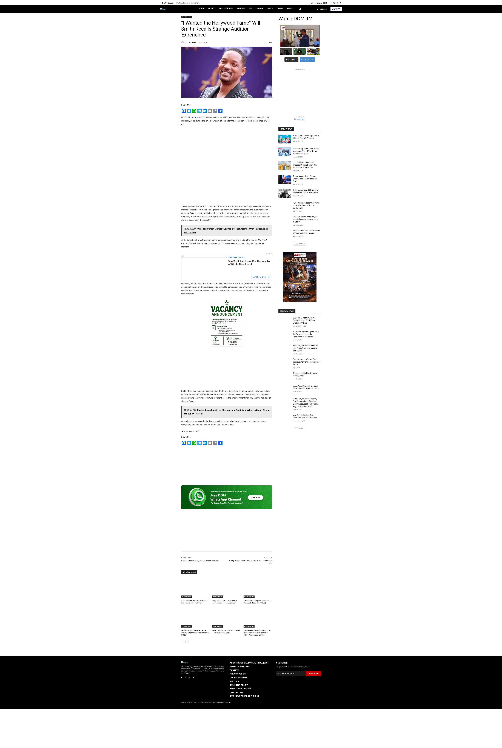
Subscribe (313, 673)
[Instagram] (334, 3)
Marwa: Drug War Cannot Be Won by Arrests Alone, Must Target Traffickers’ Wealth (306, 151)
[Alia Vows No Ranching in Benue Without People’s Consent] (284, 139)
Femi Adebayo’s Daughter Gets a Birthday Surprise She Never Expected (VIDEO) (195, 632)
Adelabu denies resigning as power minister (199, 560)
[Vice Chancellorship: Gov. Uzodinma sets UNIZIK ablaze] (284, 418)
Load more (299, 243)
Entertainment (186, 17)
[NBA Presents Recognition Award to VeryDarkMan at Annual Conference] (284, 206)
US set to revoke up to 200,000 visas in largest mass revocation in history (306, 219)
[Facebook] (331, 3)
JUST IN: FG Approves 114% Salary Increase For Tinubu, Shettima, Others (304, 320)
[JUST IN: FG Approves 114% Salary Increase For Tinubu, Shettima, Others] (284, 321)
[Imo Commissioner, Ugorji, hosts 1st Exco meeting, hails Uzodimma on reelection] (284, 334)
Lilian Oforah (192, 42)
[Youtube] (340, 3)
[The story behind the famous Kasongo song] (284, 376)
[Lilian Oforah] (183, 42)
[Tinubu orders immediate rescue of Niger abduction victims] (284, 233)
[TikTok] (189, 677)
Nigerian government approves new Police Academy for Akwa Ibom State (305, 348)
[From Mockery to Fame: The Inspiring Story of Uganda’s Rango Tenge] (284, 362)
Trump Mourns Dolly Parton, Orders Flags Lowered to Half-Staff (305, 178)
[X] (337, 3)
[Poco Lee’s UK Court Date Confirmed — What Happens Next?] (226, 618)
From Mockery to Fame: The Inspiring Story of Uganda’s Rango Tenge (307, 361)
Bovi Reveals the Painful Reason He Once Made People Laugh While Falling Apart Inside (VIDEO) (257, 632)
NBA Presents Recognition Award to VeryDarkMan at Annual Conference (306, 205)
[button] (300, 9)
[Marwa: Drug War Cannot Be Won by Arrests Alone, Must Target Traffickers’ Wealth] (284, 151)
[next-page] (187, 641)
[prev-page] (182, 641)
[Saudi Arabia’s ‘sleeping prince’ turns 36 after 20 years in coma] (284, 389)
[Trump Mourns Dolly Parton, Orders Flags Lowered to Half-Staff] (195, 588)
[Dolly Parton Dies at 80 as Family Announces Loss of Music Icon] (226, 588)
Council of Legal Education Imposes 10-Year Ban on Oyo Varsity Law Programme (305, 165)
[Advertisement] (226, 147)
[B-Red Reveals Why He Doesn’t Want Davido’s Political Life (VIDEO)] (258, 588)
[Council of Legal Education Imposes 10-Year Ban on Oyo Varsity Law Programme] (284, 165)
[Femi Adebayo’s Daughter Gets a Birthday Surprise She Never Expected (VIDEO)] (195, 618)
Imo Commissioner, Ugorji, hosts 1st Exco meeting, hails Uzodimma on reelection (306, 334)
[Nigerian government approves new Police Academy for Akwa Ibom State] (284, 348)
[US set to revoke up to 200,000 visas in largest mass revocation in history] (284, 220)
